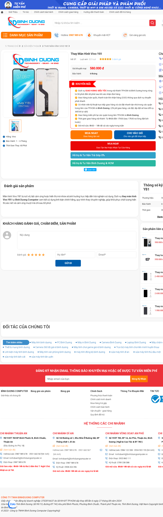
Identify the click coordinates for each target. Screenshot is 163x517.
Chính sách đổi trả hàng (120, 12)
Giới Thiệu (13, 12)
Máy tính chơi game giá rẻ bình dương (92, 347)
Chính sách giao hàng (68, 12)
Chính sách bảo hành (43, 12)
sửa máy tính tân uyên (42, 356)
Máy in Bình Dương (87, 342)
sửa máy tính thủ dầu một (148, 352)
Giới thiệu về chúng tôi (11, 395)
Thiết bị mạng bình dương (17, 347)
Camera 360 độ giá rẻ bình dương (51, 347)
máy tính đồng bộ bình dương (90, 352)
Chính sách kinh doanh (100, 399)
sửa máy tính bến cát (15, 356)
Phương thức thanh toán (101, 395)
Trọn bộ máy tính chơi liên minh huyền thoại (137, 347)
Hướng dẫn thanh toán (94, 12)
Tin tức (26, 12)
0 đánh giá (116, 59)
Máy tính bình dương (42, 342)
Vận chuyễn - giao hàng (101, 411)
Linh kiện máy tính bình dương (19, 352)
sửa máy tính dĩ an (120, 352)
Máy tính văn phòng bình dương (55, 352)
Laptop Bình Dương (136, 342)
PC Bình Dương (64, 342)
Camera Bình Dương (111, 342)
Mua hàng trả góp (98, 403)
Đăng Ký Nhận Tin (139, 380)
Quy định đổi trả (97, 414)
